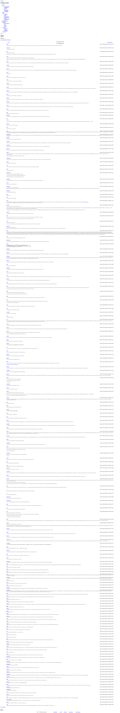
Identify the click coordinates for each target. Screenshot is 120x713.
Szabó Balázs (8, 674)
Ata (6, 636)
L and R (7, 323)
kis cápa (7, 387)
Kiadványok (6, 30)
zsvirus (7, 271)
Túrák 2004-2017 (6, 17)
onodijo (7, 475)
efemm (7, 243)
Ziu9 (7, 308)
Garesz (7, 72)
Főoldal (3, 4)
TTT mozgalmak (6, 19)
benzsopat (7, 343)
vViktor (7, 557)
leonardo (7, 123)
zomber (7, 532)
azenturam (7, 101)
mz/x (7, 566)
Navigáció (3, 31)
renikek (7, 61)
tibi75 (7, 299)
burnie (7, 546)
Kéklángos (7, 354)
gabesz (7, 200)
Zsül (7, 118)
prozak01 (7, 587)
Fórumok (3, 22)
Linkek (5, 29)
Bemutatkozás (6, 7)
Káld (8, 42)
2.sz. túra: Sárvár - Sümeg (60, 41)
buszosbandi (8, 561)
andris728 (7, 252)
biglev (7, 582)
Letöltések (5, 28)
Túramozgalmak (4, 21)
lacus (7, 704)
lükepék (7, 666)
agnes (7, 628)
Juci (7, 319)
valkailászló (8, 370)
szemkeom (7, 671)
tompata (7, 623)
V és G (7, 275)
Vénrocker (7, 681)
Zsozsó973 (7, 528)
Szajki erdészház (109, 42)
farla (7, 165)
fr (6, 489)
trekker (7, 446)
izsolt (7, 511)
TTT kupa (3, 20)
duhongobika (8, 190)
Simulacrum (8, 226)
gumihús (7, 391)
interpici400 (8, 186)
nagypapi (7, 397)
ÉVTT (5, 15)
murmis (7, 431)
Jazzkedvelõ (8, 577)
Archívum (3, 27)
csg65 (7, 304)
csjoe (7, 507)
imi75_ (7, 56)
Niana (7, 286)
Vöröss (7, 79)
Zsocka (7, 44)
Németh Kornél (8, 689)
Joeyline (7, 694)
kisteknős (7, 260)
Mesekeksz (7, 550)
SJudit (7, 230)
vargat (7, 626)
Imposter (7, 420)
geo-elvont (7, 435)
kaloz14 (7, 105)
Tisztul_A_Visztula (9, 699)
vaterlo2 (7, 327)
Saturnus (7, 603)
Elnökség (5, 8)
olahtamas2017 (8, 172)
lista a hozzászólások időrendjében (6, 39)
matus (7, 416)
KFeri (7, 51)
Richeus (7, 439)
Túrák (3, 13)
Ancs (7, 315)
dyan (7, 465)
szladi (7, 618)
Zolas (7, 264)
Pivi (7, 633)
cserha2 (7, 377)
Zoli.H (7, 361)
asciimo (7, 598)
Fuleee (7, 519)
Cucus (7, 350)
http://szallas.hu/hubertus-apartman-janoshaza (12, 364)
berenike (7, 68)
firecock (7, 669)
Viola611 (7, 152)
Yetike (7, 679)
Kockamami (8, 256)
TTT (3, 5)
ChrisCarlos (8, 676)
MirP (7, 215)
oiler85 (7, 427)
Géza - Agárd (8, 471)
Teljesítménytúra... (7, 6)
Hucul (7, 504)
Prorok (7, 182)
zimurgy (7, 94)
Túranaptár (6, 14)
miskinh (7, 608)
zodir (7, 461)
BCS (7, 236)
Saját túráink (6, 11)
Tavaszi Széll (8, 656)
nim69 (7, 571)
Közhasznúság (6, 10)
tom (7, 631)
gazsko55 (7, 409)
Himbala (7, 339)
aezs (7, 651)
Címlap (2, 33)
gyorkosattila (8, 543)
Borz (7, 194)
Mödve (7, 405)
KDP (5, 26)
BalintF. (7, 161)
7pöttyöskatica (8, 134)
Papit (7, 112)
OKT (5, 24)
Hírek (3, 12)
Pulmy (7, 291)
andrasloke (7, 137)
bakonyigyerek (8, 500)
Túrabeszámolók (6, 23)
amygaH (7, 522)
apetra (7, 282)
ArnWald (7, 478)
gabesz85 (7, 83)
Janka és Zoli (8, 47)
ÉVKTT (5, 18)
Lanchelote (7, 141)
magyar (7, 641)
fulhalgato (7, 148)
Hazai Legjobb (6, 16)
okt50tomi (7, 366)
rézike (7, 621)
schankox (7, 90)
